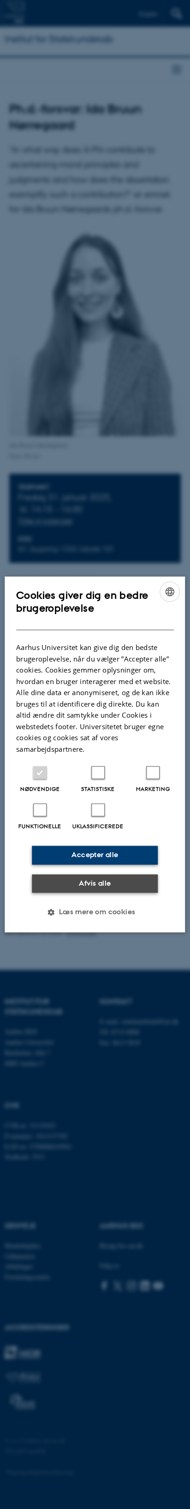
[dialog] (95, 754)
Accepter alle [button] (94, 855)
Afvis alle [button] (95, 883)
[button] (94, 912)
